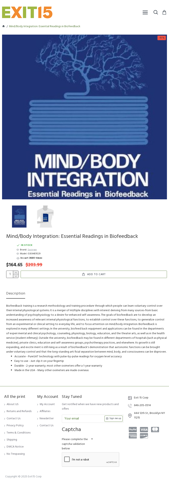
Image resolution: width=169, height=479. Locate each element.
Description (15, 294)
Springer (32, 250)
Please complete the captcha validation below (75, 444)
